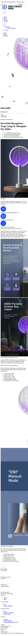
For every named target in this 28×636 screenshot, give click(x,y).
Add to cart (3, 116)
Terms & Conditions (9, 612)
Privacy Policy (7, 614)
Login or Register (11, 28)
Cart (5, 604)
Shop (5, 18)
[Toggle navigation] (1, 9)
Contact (6, 21)
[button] (7, 26)
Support (6, 19)
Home (5, 17)
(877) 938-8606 (7, 620)
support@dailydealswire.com (11, 622)
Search (20, 4)
